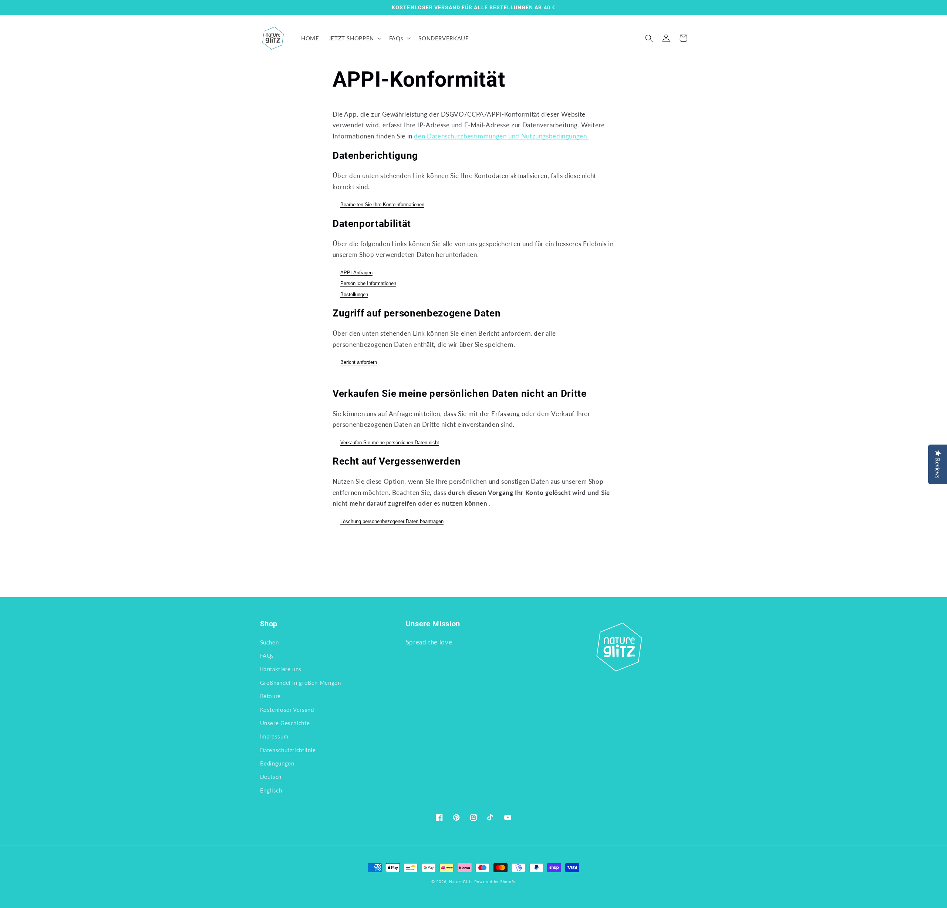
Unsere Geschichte (285, 723)
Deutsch (271, 776)
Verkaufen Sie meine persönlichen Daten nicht (389, 442)
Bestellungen (354, 294)
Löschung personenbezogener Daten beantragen (392, 521)
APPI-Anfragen (356, 272)
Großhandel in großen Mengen (300, 682)
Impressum (274, 736)
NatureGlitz (461, 881)
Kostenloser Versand (287, 709)
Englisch (271, 790)
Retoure (270, 696)
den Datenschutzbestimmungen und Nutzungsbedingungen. (501, 136)
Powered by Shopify (495, 881)
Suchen (269, 642)
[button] (354, 38)
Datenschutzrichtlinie (288, 750)
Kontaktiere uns (280, 669)
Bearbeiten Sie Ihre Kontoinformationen (382, 204)
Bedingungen (277, 763)
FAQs (267, 655)
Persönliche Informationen (368, 283)
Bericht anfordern (358, 362)
